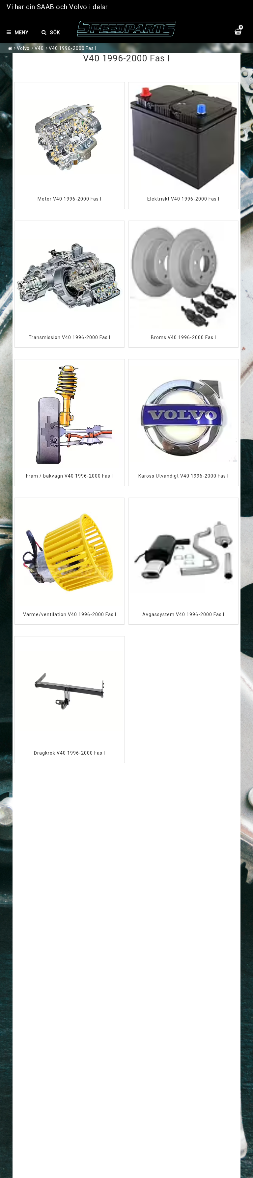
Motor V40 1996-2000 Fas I (69, 199)
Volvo (23, 48)
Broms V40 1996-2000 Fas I (183, 337)
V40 (39, 48)
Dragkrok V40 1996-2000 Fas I (69, 753)
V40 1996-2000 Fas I (73, 48)
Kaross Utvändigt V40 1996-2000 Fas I (183, 476)
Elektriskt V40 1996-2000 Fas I (183, 199)
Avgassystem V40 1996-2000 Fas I (183, 614)
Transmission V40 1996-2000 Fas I (69, 337)
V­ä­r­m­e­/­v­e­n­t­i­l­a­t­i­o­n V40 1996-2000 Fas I (69, 614)
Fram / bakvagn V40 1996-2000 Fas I (69, 476)
